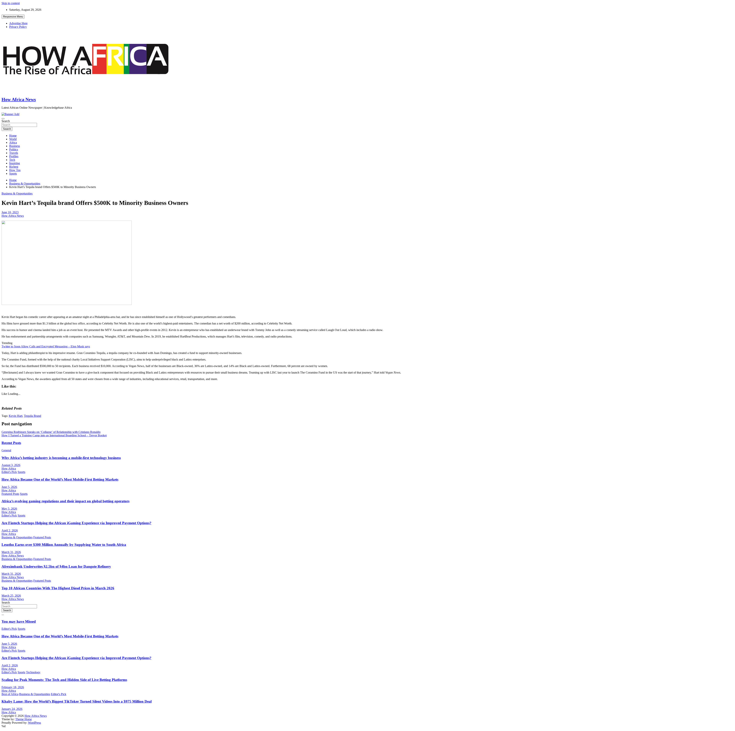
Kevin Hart (15, 415)
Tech (12, 159)
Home (13, 135)
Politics (13, 149)
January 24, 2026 (12, 708)
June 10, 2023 (10, 212)
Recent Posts (11, 443)
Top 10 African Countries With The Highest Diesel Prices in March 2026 (58, 588)
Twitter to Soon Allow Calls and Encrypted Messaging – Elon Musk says (46, 346)
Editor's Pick (9, 472)
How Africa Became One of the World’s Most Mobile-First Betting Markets (60, 479)
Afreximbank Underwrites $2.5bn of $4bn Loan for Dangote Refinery (56, 566)
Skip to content (11, 3)
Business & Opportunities (17, 193)
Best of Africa (10, 694)
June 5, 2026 (9, 487)
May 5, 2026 (9, 508)
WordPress (34, 722)
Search (6, 121)
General (6, 450)
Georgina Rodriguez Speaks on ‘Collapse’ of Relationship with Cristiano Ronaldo (51, 432)
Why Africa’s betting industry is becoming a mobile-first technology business (61, 458)
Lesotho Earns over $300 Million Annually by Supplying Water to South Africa (64, 545)
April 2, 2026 (10, 530)
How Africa (9, 468)
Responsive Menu (13, 16)
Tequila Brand (32, 415)
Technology (33, 672)
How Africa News (19, 99)
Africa (13, 142)
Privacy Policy (18, 26)
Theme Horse (23, 719)
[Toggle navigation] (3, 118)
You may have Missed (19, 621)
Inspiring (14, 163)
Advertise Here (18, 23)
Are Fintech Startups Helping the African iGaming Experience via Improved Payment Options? (76, 523)
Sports (13, 173)
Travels (13, 152)
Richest (13, 166)
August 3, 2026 (11, 465)
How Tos (14, 170)
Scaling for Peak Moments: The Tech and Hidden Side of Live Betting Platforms (64, 680)
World (13, 139)
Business (14, 146)
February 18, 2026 (13, 687)
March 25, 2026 (11, 595)
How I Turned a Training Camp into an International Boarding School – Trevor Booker (54, 435)
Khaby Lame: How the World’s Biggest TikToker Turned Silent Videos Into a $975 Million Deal (77, 701)
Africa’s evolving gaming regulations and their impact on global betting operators (65, 501)
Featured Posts (10, 493)
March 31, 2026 (11, 552)
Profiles (13, 156)
